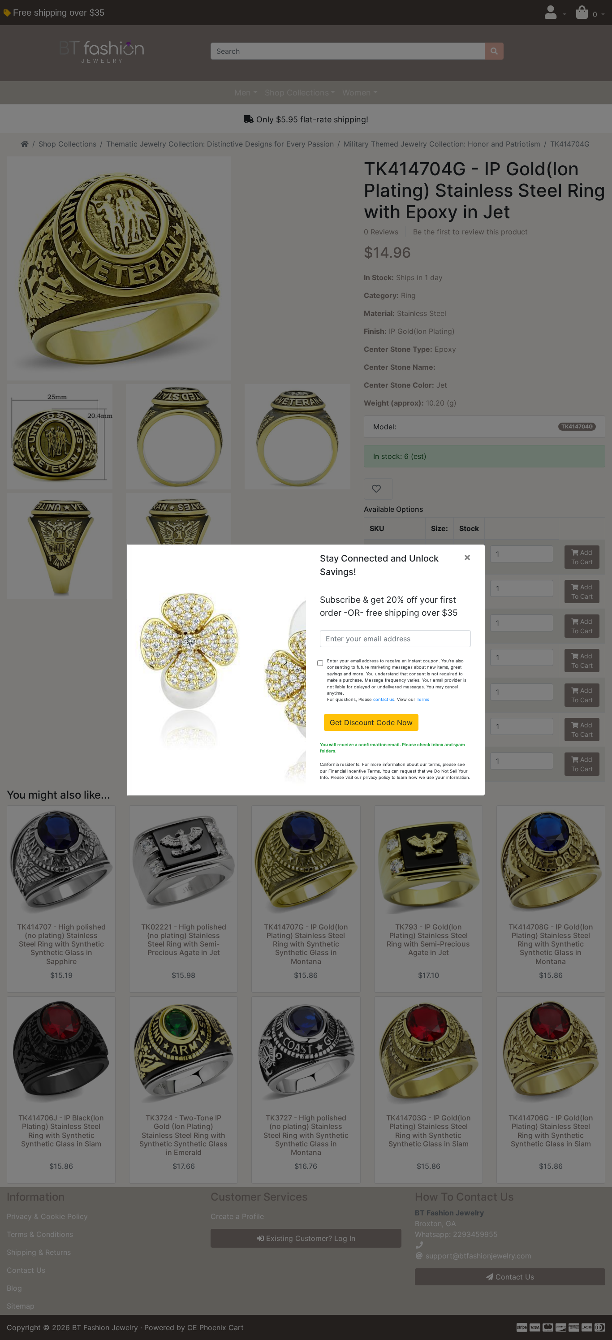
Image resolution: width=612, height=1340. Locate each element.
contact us (383, 699)
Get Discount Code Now (371, 722)
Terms (423, 699)
